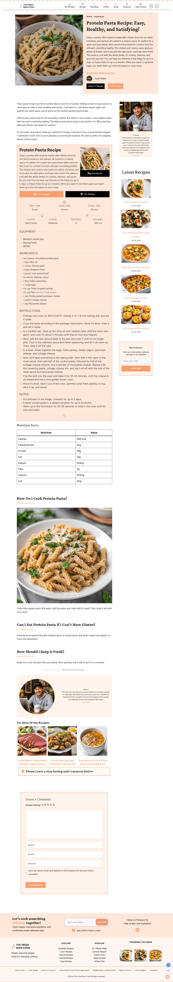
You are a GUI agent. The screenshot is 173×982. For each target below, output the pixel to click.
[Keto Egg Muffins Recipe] (136, 314)
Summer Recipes (99, 952)
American (99, 16)
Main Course (141, 7)
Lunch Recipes (66, 952)
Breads (83, 7)
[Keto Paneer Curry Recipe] (136, 253)
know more (85, 702)
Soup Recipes (66, 961)
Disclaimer (140, 970)
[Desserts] (126, 4)
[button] (151, 6)
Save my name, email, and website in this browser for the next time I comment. (61, 872)
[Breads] (82, 4)
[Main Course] (141, 4)
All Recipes (70, 7)
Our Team (33, 970)
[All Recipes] (69, 4)
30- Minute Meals (99, 948)
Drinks (106, 7)
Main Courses (107, 73)
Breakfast (95, 7)
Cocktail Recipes (66, 958)
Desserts (127, 7)
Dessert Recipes (66, 955)
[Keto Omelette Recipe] (136, 188)
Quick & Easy (99, 955)
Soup (116, 7)
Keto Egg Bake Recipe (136, 297)
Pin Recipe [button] (89, 194)
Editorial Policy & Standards (74, 970)
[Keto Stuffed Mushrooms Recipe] (136, 219)
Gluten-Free (99, 961)
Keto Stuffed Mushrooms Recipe (135, 234)
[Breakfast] (94, 4)
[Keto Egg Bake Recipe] (136, 284)
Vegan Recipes (99, 958)
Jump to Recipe (95, 86)
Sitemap (154, 970)
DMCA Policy (125, 970)
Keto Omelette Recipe (136, 201)
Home (89, 16)
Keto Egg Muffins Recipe (136, 328)
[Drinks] (106, 4)
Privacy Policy (48, 970)
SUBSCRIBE (136, 368)
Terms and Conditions (104, 970)
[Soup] (116, 4)
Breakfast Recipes (66, 948)
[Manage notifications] (167, 977)
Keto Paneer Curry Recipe (136, 267)
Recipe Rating (33, 805)
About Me (20, 970)
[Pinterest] (137, 930)
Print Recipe (115, 86)
